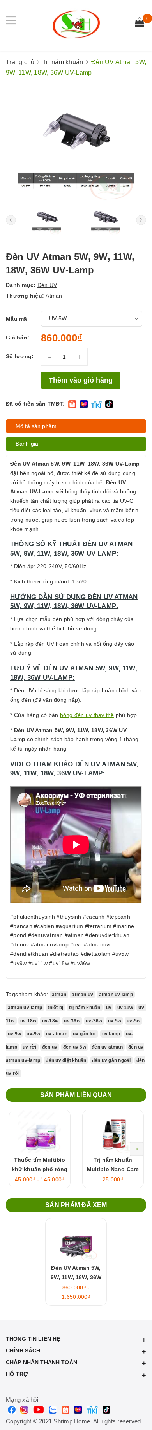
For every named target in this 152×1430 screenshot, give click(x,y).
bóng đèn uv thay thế (87, 715)
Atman (54, 295)
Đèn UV (47, 285)
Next (136, 1149)
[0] (139, 23)
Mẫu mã (16, 319)
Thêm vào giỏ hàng (81, 380)
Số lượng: (20, 356)
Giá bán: (17, 337)
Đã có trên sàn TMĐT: (35, 404)
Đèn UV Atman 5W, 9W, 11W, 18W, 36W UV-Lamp (76, 1277)
